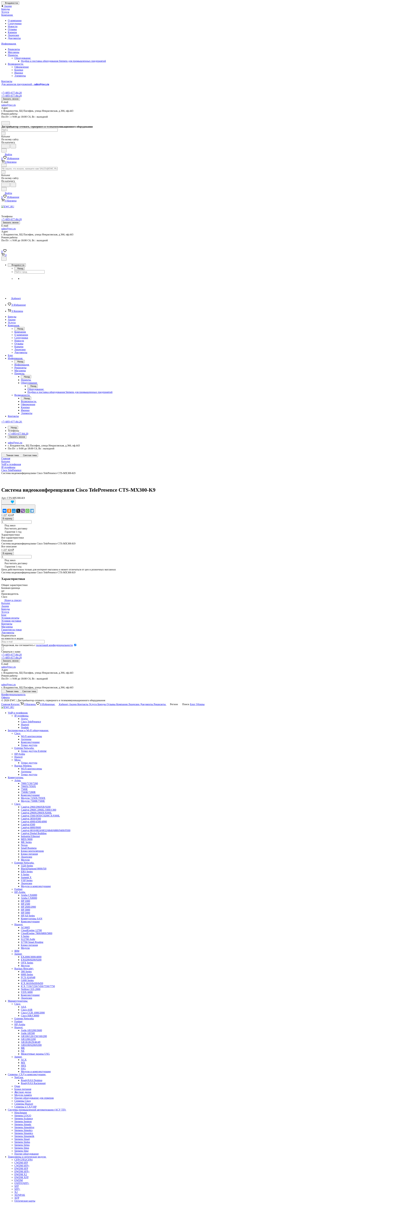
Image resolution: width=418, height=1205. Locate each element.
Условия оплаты (10, 617)
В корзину (7, 518)
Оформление (21, 67)
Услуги (5, 612)
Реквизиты (14, 49)
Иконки (18, 72)
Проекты (13, 55)
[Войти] (2, 247)
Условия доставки (11, 620)
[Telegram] (32, 511)
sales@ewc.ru (8, 105)
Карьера (12, 32)
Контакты (6, 623)
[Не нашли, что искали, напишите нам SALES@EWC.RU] (13, 146)
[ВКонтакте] (5, 511)
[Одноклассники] (9, 511)
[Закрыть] (4, 259)
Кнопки (18, 69)
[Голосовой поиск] (5, 146)
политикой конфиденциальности (54, 645)
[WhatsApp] (27, 511)
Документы (14, 38)
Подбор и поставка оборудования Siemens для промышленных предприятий (63, 61)
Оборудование (22, 58)
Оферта (5, 697)
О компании (15, 20)
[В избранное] (8, 502)
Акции (5, 606)
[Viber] (23, 511)
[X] (18, 511)
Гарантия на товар (11, 629)
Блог (4, 615)
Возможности (16, 64)
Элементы (20, 75)
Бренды (5, 609)
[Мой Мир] (14, 511)
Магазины (13, 52)
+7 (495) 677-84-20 (11, 92)
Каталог (5, 603)
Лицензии (13, 35)
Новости (12, 26)
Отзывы (12, 29)
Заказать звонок (11, 99)
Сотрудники (15, 23)
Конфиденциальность (13, 694)
